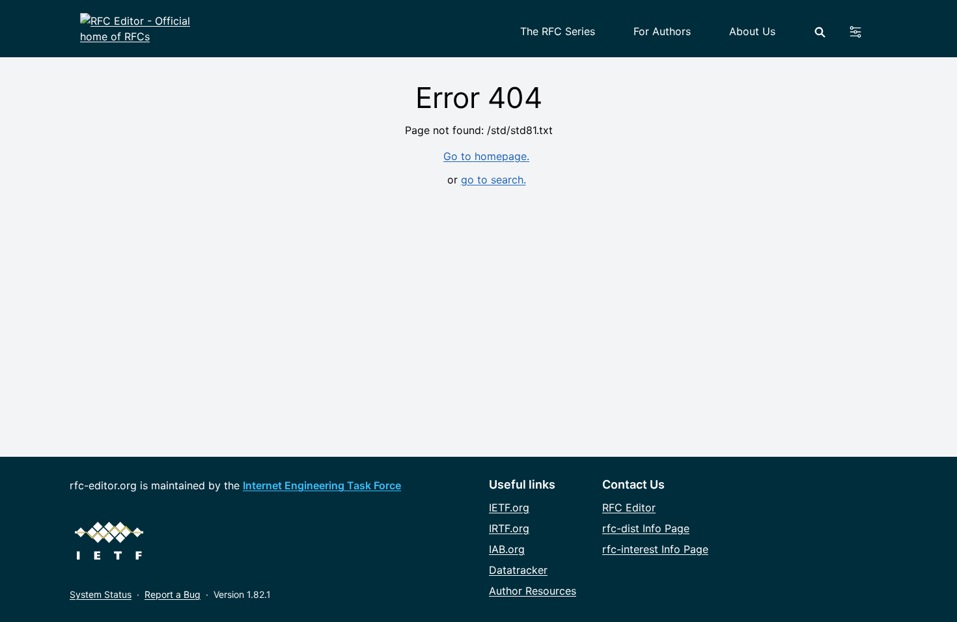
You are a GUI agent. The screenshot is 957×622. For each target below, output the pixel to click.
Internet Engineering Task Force (322, 485)
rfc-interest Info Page (655, 549)
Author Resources (532, 590)
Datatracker (518, 569)
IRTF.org (509, 528)
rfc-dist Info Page (645, 528)
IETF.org (509, 507)
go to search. (493, 179)
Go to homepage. (486, 156)
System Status (101, 594)
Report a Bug (173, 594)
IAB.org (507, 549)
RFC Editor (629, 507)
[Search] (820, 32)
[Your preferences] (863, 32)
